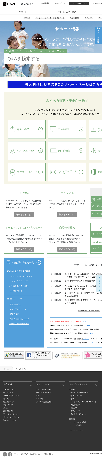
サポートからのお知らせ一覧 (89, 311)
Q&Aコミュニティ (77, 396)
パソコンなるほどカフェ (19, 281)
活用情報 (72, 419)
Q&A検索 (27, 18)
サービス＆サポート (79, 3)
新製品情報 (14, 314)
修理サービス (75, 411)
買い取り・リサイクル (78, 414)
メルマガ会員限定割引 (44, 402)
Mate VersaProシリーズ (19, 319)
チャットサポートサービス (80, 393)
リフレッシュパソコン (11, 417)
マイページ (97, 3)
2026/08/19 (56, 281)
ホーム (6, 369)
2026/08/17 (56, 286)
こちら (83, 322)
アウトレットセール (10, 414)
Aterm (5, 408)
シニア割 (39, 399)
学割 (37, 396)
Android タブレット (11, 396)
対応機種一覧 (8, 411)
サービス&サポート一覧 (19, 324)
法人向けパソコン (9, 420)
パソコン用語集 (15, 291)
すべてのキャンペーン (44, 389)
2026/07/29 (56, 300)
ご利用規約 (24, 454)
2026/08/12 (56, 293)
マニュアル (89, 18)
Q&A (72, 399)
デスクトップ (8, 393)
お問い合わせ (48, 454)
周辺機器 (6, 399)
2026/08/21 (56, 274)
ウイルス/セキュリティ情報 (20, 276)
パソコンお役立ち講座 (18, 286)
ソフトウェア (8, 405)
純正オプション (8, 402)
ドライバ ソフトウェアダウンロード (83, 402)
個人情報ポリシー (36, 454)
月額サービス (15, 304)
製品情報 (45, 3)
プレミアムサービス (67, 12)
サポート (23, 12)
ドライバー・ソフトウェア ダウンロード (50, 18)
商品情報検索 (74, 18)
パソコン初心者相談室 (78, 422)
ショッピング (59, 3)
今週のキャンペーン (43, 393)
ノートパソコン (8, 389)
